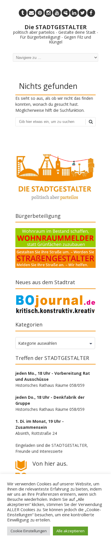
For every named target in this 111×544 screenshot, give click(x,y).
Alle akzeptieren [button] (70, 530)
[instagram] (48, 13)
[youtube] (57, 13)
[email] (31, 13)
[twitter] (82, 13)
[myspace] (65, 13)
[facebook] (91, 13)
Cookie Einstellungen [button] (29, 530)
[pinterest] (40, 13)
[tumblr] (22, 13)
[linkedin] (74, 13)
